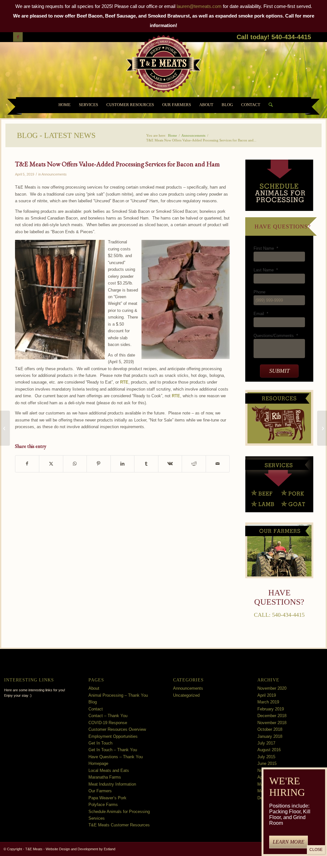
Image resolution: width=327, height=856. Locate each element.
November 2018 (271, 722)
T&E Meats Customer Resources (119, 825)
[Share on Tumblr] (146, 464)
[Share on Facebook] (27, 464)
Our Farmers (100, 790)
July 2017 (266, 743)
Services (96, 818)
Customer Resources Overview (117, 729)
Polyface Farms (103, 804)
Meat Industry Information (112, 784)
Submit (279, 371)
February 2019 (270, 709)
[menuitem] (64, 105)
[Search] (268, 105)
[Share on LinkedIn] (122, 464)
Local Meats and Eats (108, 770)
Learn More (288, 842)
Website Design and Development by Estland (80, 849)
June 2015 (267, 763)
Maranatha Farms (104, 777)
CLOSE (316, 849)
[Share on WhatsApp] (75, 464)
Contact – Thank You (107, 715)
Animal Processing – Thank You (118, 695)
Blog (92, 702)
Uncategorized (186, 695)
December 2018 (271, 715)
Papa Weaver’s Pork (107, 797)
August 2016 (269, 749)
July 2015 (266, 756)
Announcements (54, 174)
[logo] (163, 65)
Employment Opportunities (113, 736)
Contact (95, 709)
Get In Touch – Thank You (112, 749)
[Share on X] (51, 464)
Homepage (98, 763)
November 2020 (271, 688)
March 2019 (268, 702)
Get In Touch (100, 743)
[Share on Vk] (170, 464)
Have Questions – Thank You (115, 756)
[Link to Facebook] (18, 37)
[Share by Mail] (218, 464)
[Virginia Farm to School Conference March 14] (5, 428)
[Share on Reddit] (194, 464)
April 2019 (266, 695)
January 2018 (269, 736)
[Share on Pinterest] (98, 464)
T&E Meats (33, 849)
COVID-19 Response (107, 722)
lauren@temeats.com (199, 6)
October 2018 (269, 729)
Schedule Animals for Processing (119, 811)
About (93, 688)
